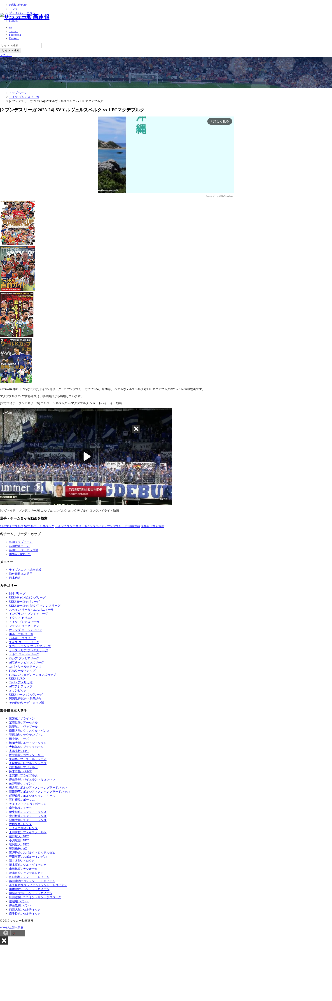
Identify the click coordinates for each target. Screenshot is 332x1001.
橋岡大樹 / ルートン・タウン (28, 743)
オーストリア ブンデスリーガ (28, 650)
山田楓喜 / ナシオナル (23, 869)
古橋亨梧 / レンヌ (20, 824)
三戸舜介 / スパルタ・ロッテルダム (32, 852)
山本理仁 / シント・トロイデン (29, 889)
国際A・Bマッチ (20, 554)
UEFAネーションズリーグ (26, 694)
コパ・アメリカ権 (21, 682)
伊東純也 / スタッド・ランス (28, 812)
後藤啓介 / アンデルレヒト (26, 873)
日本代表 (15, 578)
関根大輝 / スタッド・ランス (28, 820)
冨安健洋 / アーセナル (23, 722)
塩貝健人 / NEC (19, 844)
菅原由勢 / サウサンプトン (26, 734)
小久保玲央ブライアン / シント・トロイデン (38, 885)
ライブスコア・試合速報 (25, 569)
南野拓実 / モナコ (20, 808)
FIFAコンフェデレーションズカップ (32, 674)
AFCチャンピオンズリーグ (26, 662)
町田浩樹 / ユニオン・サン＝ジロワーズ (35, 897)
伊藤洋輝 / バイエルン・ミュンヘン (32, 779)
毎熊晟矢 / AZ (18, 848)
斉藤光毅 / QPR (19, 751)
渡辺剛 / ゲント (19, 901)
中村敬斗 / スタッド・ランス (28, 816)
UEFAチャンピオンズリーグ (27, 597)
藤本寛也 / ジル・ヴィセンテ (28, 864)
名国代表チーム (19, 546)
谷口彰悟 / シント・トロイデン (29, 877)
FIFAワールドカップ (22, 670)
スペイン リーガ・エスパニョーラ (31, 609)
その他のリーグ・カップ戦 (26, 702)
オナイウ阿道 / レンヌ (23, 828)
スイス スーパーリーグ (24, 642)
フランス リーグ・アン (24, 626)
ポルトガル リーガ (21, 634)
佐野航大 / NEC (19, 836)
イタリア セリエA (20, 617)
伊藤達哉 (134, 526)
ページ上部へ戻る (11, 927)
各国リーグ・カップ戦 (23, 550)
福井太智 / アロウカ (22, 860)
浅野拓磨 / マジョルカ (23, 767)
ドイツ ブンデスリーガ (24, 622)
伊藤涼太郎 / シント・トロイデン (30, 893)
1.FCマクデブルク (11, 526)
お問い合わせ (18, 5)
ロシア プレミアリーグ (24, 658)
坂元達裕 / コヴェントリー (26, 755)
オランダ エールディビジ (25, 630)
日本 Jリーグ (17, 593)
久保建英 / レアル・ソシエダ (28, 763)
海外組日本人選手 (152, 526)
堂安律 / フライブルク (23, 775)
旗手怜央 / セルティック (25, 913)
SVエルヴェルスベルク (39, 526)
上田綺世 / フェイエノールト (28, 832)
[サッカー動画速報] (24, 17)
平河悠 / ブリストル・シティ (28, 759)
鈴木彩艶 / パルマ (20, 771)
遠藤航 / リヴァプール (23, 726)
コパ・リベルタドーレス (25, 666)
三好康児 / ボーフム (22, 799)
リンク (13, 9)
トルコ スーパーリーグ (24, 654)
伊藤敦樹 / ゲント (20, 905)
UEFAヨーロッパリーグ (24, 601)
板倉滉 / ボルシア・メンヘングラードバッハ (38, 787)
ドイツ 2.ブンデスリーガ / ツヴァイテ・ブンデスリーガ (91, 526)
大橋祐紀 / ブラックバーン (26, 747)
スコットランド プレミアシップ (30, 646)
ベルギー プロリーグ (22, 638)
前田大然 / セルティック (25, 909)
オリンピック (18, 690)
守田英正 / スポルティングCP (28, 856)
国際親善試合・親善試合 (25, 698)
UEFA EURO (17, 678)
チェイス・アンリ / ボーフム (28, 803)
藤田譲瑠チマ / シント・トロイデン (32, 881)
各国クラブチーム (21, 542)
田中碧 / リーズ (19, 738)
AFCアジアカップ (20, 686)
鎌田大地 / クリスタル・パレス (29, 730)
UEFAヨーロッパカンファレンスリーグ (34, 605)
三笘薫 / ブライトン (22, 718)
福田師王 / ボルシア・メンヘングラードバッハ (39, 791)
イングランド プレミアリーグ (28, 613)
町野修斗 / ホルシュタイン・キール (32, 795)
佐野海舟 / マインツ (22, 783)
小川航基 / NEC (19, 840)
